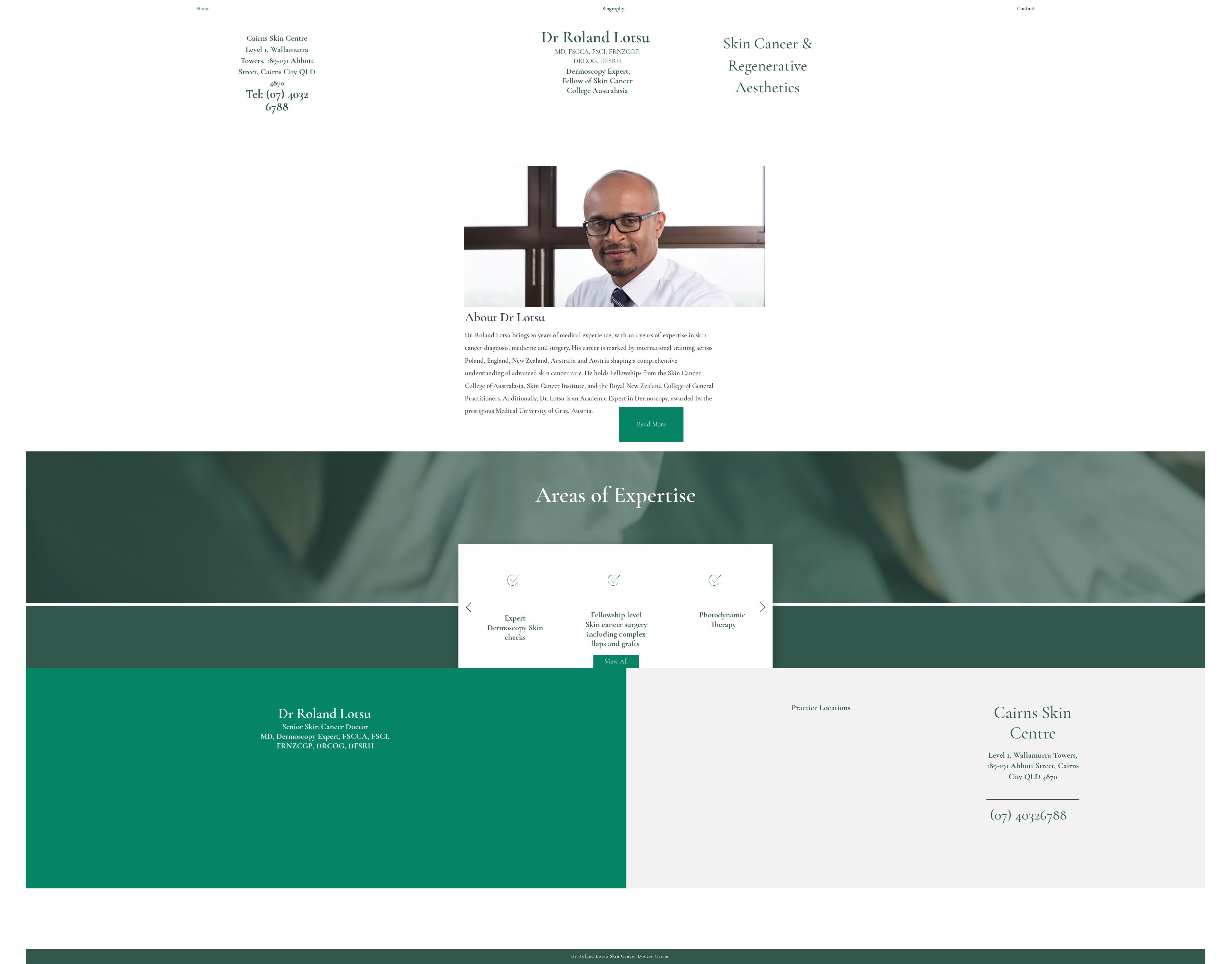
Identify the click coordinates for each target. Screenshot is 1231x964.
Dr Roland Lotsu (597, 37)
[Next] (762, 608)
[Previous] (469, 608)
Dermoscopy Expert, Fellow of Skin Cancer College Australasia (597, 80)
